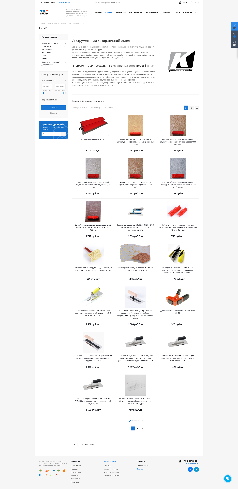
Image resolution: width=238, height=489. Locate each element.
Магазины (75, 478)
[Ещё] (196, 12)
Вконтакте (190, 469)
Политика (75, 482)
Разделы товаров (49, 37)
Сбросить (53, 113)
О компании (76, 466)
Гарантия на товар (112, 475)
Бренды (140, 469)
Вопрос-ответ (142, 466)
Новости (74, 469)
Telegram (196, 469)
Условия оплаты (111, 469)
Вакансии (75, 475)
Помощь (107, 466)
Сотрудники (76, 472)
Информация (110, 461)
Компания (75, 461)
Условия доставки (111, 472)
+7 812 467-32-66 (190, 461)
